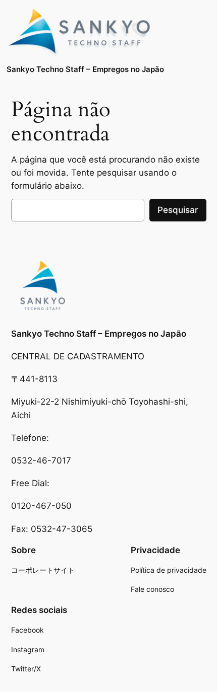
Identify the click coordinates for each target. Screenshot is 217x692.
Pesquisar (177, 210)
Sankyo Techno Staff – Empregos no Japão (85, 69)
